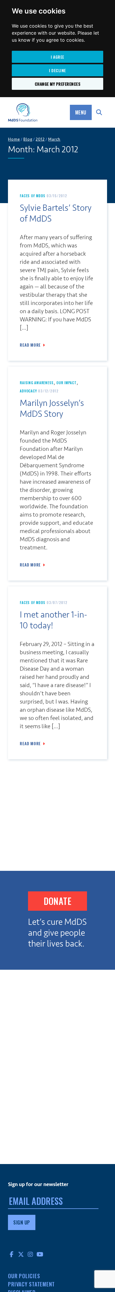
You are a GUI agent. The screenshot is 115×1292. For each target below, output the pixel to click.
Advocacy (28, 390)
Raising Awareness (37, 382)
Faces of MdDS (32, 195)
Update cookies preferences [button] (33, 1290)
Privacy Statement (31, 1284)
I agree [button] (57, 57)
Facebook (11, 1254)
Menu (80, 112)
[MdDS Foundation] (22, 112)
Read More (30, 345)
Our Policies (24, 1276)
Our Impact (66, 382)
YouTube (39, 1254)
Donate (57, 901)
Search (99, 112)
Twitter (20, 1254)
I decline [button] (57, 70)
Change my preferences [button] (57, 84)
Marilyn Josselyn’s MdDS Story (52, 409)
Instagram (30, 1254)
